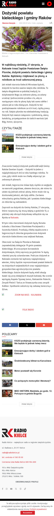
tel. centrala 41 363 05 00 (12, 457)
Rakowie (14, 217)
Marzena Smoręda (8, 23)
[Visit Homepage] (10, 4)
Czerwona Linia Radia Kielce (13, 462)
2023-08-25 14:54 (25, 23)
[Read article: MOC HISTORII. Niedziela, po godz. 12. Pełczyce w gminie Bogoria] (7, 393)
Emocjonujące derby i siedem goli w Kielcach (33, 147)
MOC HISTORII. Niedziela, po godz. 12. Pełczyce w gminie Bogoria (33, 392)
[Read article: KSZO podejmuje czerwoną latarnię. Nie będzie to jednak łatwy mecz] (8, 137)
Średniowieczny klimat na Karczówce (32, 360)
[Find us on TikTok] (25, 489)
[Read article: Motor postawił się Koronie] (7, 373)
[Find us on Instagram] (7, 488)
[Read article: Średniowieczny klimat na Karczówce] (7, 363)
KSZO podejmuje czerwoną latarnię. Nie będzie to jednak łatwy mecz (33, 136)
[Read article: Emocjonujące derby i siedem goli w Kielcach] (8, 148)
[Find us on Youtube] (11, 488)
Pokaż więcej (27, 157)
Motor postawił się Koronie (27, 370)
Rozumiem (27, 513)
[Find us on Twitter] (16, 488)
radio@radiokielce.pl (11, 453)
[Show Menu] (43, 4)
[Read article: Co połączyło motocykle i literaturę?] (7, 383)
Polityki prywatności (38, 509)
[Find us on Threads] (20, 489)
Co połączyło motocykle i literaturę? (32, 380)
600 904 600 (31, 462)
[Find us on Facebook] (2, 488)
